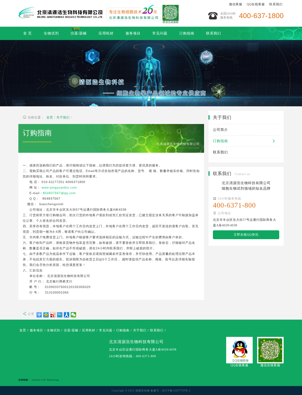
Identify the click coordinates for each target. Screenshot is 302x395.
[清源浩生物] (141, 13)
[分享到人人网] (66, 314)
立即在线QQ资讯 (246, 234)
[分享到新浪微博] (53, 314)
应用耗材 (106, 33)
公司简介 (220, 130)
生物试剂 (51, 33)
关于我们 (63, 117)
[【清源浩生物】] (60, 13)
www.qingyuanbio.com (59, 187)
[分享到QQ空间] (46, 314)
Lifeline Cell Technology (45, 380)
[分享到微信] (73, 314)
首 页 (27, 33)
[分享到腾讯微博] (60, 314)
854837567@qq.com (59, 193)
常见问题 (159, 33)
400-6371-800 (146, 356)
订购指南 (186, 33)
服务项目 (133, 33)
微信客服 (235, 4)
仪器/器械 (79, 33)
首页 (49, 117)
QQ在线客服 (256, 4)
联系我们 (276, 4)
